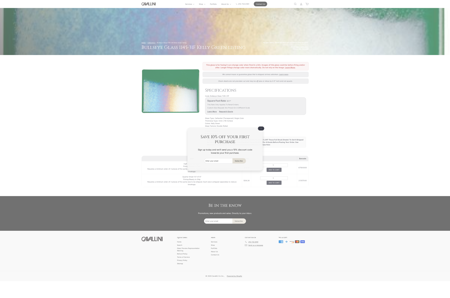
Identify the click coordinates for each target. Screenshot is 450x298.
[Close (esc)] (261, 128)
